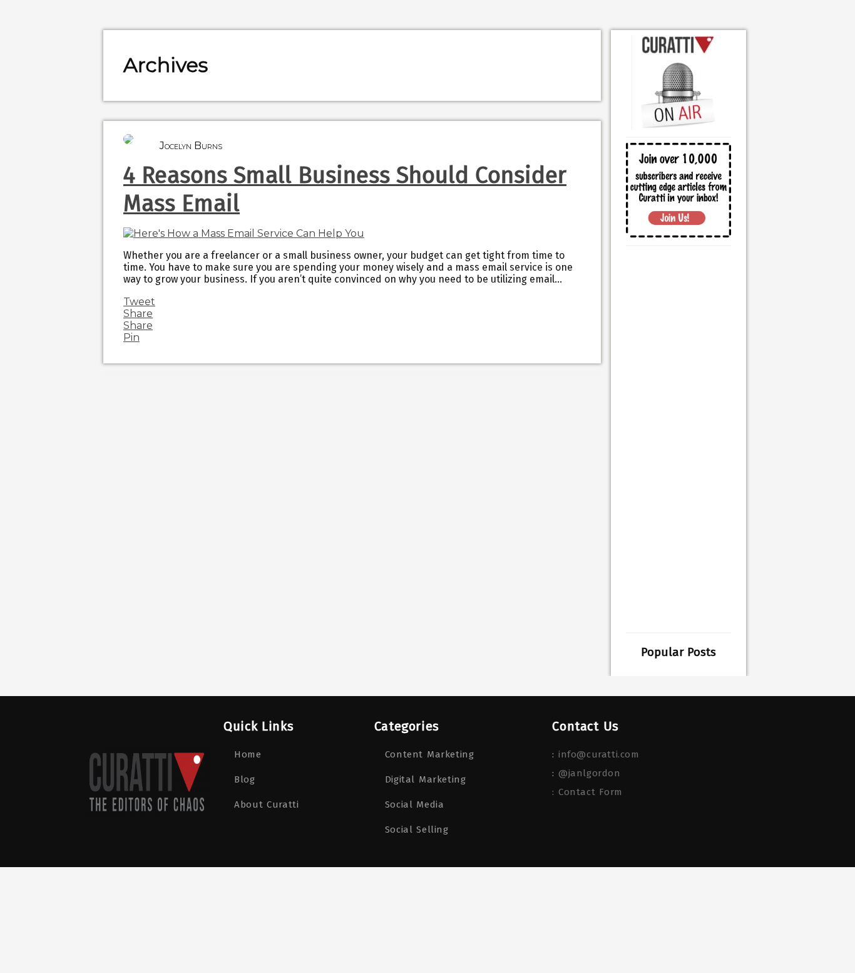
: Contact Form (587, 792)
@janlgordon (589, 773)
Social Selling (417, 829)
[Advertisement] (678, 439)
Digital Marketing (425, 779)
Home (247, 754)
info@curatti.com (599, 754)
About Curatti (266, 804)
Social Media (414, 804)
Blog (244, 779)
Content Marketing (429, 754)
